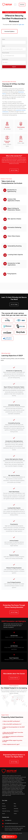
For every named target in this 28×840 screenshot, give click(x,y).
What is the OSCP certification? (11, 721)
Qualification (5, 59)
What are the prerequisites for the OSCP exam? (13, 727)
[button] (15, 4)
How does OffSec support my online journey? (12, 741)
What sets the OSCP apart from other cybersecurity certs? (12, 733)
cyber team (21, 24)
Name (3, 39)
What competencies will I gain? (11, 744)
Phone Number (5, 52)
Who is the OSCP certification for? (12, 724)
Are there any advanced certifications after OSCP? (12, 737)
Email (3, 46)
